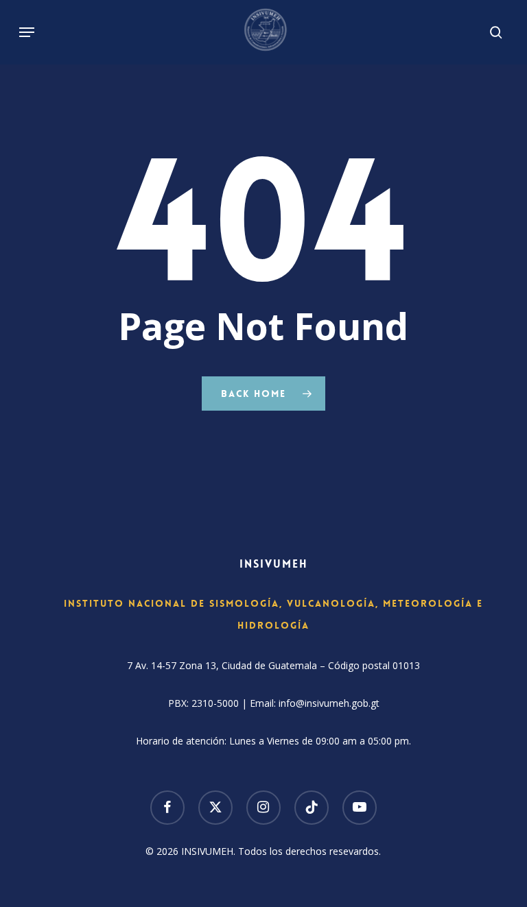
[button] (26, 32)
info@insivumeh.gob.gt (329, 703)
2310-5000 (215, 703)
